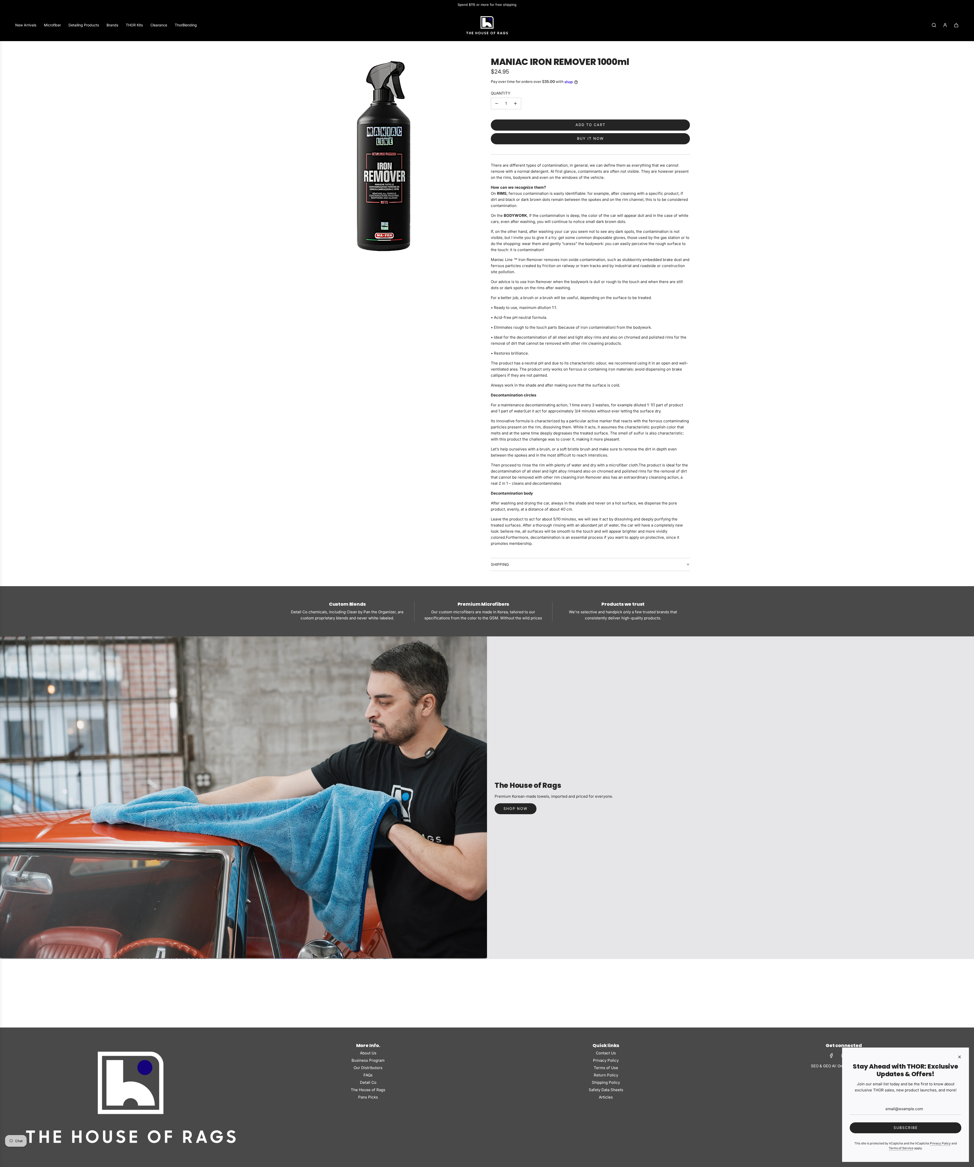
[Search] (934, 25)
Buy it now (590, 138)
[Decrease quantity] (496, 103)
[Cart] (956, 25)
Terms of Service (901, 1148)
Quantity (500, 93)
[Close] (959, 1057)
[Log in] (945, 25)
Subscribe (906, 1127)
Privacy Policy (940, 1143)
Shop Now (515, 808)
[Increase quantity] (515, 103)
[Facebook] (831, 1055)
